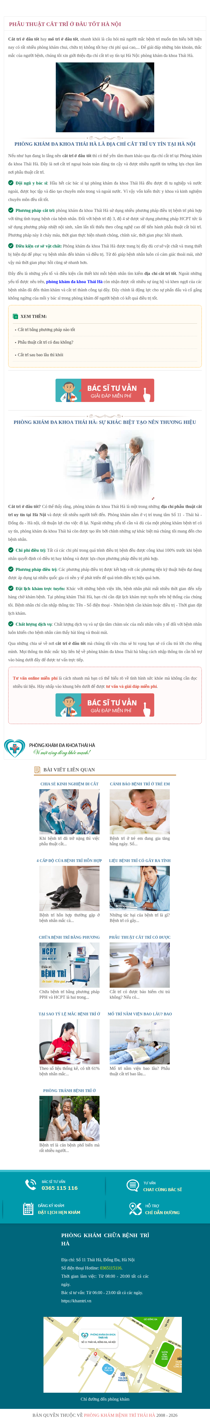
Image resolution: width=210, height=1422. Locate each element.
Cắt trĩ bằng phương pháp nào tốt (46, 329)
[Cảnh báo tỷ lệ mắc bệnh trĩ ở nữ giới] (69, 1063)
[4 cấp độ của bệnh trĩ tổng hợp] (69, 909)
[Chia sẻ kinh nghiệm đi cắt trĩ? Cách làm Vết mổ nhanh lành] (69, 833)
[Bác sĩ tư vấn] (105, 390)
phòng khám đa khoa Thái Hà (74, 281)
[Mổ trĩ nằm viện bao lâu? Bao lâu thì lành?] (140, 1063)
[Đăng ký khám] (51, 1213)
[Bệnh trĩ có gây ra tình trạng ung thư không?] (140, 909)
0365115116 (110, 1268)
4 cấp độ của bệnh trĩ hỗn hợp (69, 861)
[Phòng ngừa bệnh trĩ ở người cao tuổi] (69, 1139)
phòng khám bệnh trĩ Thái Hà (119, 1415)
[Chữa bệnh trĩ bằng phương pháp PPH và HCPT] (69, 986)
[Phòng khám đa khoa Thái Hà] (49, 756)
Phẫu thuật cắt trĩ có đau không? (45, 342)
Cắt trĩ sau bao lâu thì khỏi (40, 354)
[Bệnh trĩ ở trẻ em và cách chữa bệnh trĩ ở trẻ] (140, 833)
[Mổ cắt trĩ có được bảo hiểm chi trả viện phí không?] (140, 986)
